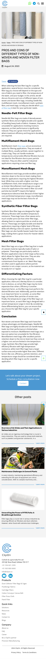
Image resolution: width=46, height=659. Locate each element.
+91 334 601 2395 (9, 565)
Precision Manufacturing (11, 641)
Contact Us (6, 617)
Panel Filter (6, 599)
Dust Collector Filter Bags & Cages (14, 583)
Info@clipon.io (7, 572)
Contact (23, 383)
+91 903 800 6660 (9, 568)
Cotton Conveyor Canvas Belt (12, 593)
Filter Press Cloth (8, 596)
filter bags (22, 146)
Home (4, 42)
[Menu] (42, 4)
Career (4, 634)
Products (6, 580)
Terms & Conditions (29, 652)
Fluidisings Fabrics (8, 587)
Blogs (4, 620)
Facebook (14, 81)
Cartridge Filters (7, 590)
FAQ (3, 631)
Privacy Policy (16, 652)
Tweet (4, 81)
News (8, 42)
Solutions (5, 607)
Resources (5, 610)
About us (5, 628)
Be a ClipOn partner (9, 638)
